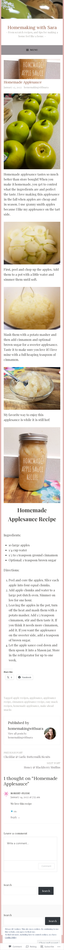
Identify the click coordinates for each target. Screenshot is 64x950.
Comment (46, 866)
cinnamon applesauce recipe (28, 701)
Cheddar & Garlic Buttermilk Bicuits (27, 755)
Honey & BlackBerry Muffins (42, 765)
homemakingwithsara (36, 87)
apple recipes (20, 697)
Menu (34, 49)
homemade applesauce (26, 705)
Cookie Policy (10, 937)
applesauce (36, 697)
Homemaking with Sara (32, 27)
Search (8, 885)
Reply (14, 817)
